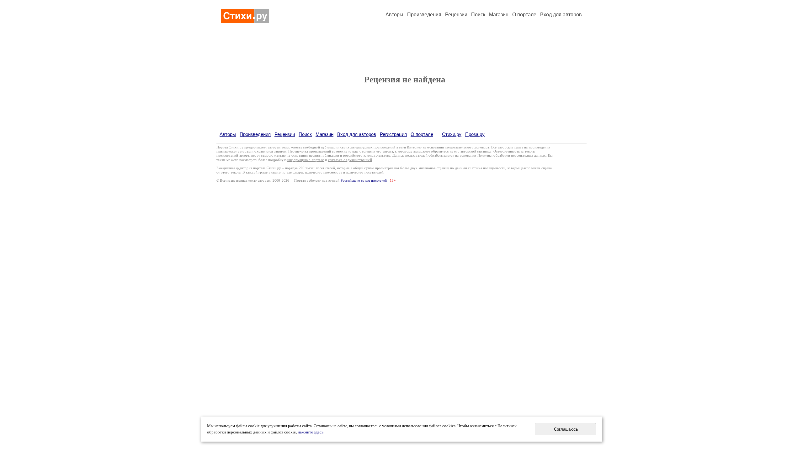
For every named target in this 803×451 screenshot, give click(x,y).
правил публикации (324, 155)
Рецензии (456, 14)
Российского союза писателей (364, 180)
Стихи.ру (451, 134)
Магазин (498, 14)
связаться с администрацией (350, 160)
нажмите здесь (310, 432)
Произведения (424, 14)
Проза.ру (475, 134)
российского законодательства (367, 155)
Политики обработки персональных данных (511, 155)
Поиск (478, 14)
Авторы (394, 14)
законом (280, 151)
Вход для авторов (561, 14)
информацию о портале (305, 160)
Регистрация (393, 134)
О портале (422, 134)
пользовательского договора (467, 147)
